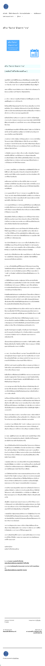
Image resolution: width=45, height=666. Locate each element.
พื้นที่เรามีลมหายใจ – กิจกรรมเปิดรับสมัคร (19, 13)
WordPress (16, 658)
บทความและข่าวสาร (8, 16)
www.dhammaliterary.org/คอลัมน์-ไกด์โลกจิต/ (17, 563)
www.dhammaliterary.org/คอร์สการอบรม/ (16, 570)
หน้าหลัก (5, 13)
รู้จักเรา (19, 16)
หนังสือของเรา (37, 13)
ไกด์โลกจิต (38, 620)
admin (7, 622)
